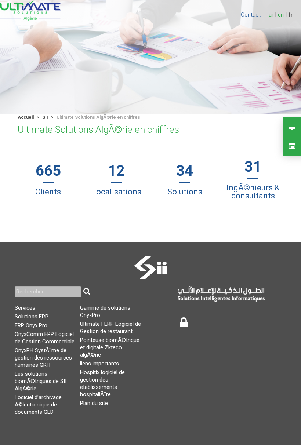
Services (25, 307)
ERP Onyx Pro (31, 325)
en (281, 14)
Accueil (26, 117)
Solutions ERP (31, 316)
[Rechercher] (86, 291)
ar (271, 14)
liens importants (99, 363)
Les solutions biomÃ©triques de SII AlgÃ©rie (40, 381)
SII (45, 117)
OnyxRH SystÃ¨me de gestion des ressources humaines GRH (43, 357)
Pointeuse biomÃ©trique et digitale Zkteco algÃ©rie (109, 347)
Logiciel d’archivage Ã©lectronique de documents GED (38, 404)
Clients (48, 191)
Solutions (184, 191)
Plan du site (94, 403)
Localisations (116, 191)
